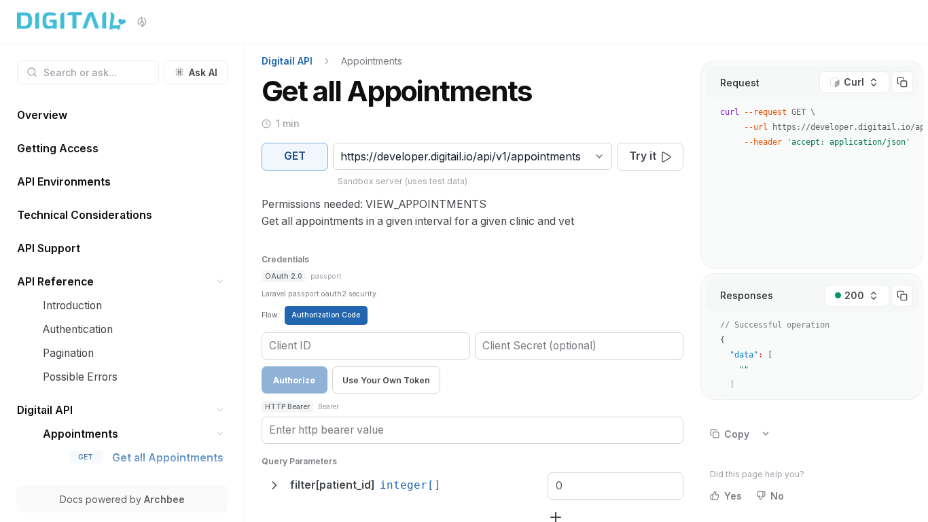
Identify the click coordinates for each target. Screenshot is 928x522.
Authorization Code (325, 315)
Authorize (294, 380)
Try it (642, 156)
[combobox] (342, 156)
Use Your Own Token (386, 380)
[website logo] (71, 21)
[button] (220, 282)
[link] (122, 115)
